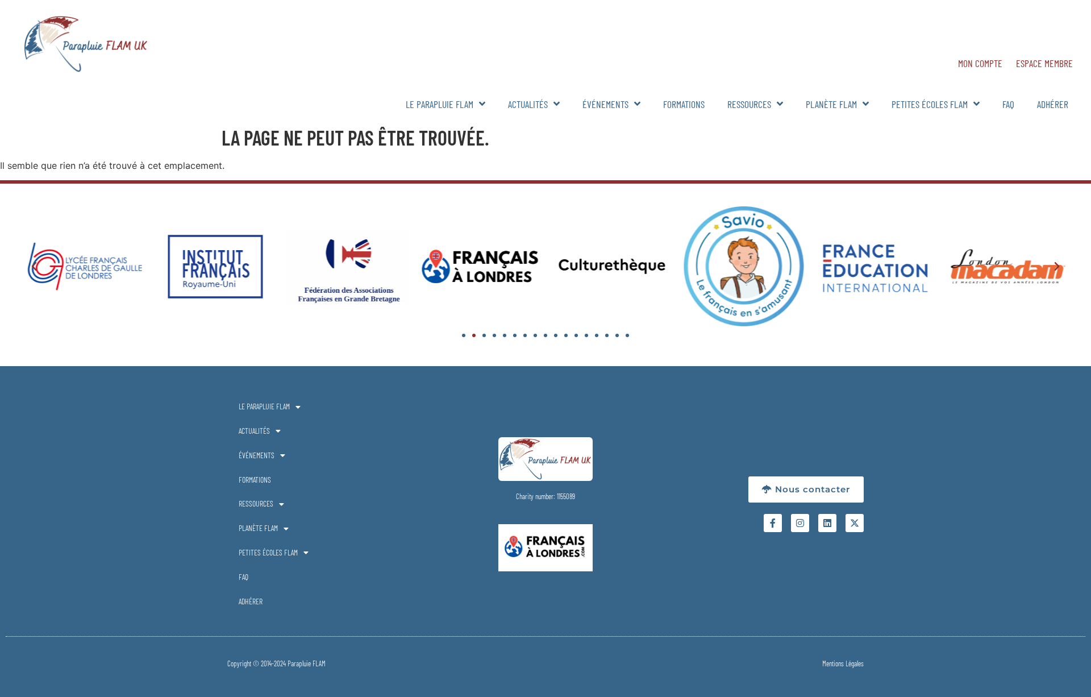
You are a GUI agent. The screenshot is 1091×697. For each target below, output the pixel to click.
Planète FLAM (831, 104)
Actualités (528, 104)
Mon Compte (980, 63)
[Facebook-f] (773, 523)
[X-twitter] (855, 523)
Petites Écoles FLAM (930, 104)
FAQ (1008, 104)
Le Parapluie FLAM (439, 104)
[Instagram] (800, 523)
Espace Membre (1044, 63)
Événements (605, 104)
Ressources (749, 104)
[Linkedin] (827, 523)
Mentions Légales (843, 663)
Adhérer (1052, 104)
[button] (34, 266)
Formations (684, 104)
